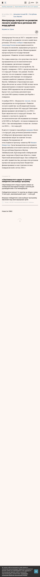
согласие (27, 570)
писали (27, 101)
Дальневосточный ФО (21, 14)
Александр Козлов (9, 45)
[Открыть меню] (37, 3)
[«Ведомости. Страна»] (4, 2)
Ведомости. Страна (8, 29)
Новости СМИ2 (7, 211)
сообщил (19, 43)
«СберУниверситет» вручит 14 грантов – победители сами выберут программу (17, 180)
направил (29, 130)
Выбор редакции (7, 6)
